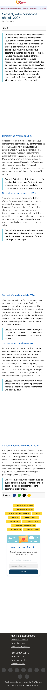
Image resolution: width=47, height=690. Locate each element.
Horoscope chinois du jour (11, 8)
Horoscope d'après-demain (19, 513)
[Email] (29, 495)
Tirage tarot (15, 521)
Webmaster (38, 682)
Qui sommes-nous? (19, 639)
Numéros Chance (32, 521)
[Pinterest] (36, 670)
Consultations (33, 529)
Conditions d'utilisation (20, 646)
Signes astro (16, 529)
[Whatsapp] (19, 495)
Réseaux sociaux (18, 663)
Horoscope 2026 (31, 517)
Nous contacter (17, 656)
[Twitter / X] (24, 495)
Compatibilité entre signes (25, 525)
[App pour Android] (26, 676)
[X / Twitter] (43, 670)
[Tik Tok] (30, 670)
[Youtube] (23, 670)
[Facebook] (14, 495)
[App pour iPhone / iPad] (20, 676)
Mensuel (33, 8)
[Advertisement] (23, 108)
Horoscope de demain (25, 509)
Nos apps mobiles (19, 660)
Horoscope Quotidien (25, 505)
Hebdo (25, 8)
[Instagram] (10, 670)
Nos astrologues (18, 643)
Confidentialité (27, 682)
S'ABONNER (23, 572)
